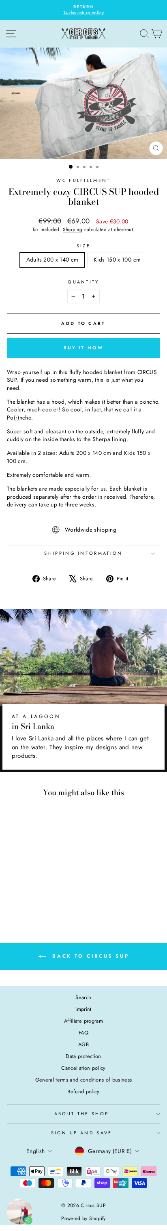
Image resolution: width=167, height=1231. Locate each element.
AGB (83, 1044)
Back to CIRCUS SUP (89, 956)
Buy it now (83, 347)
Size (83, 246)
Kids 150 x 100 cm (117, 259)
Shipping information (83, 553)
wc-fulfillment (83, 180)
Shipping (72, 229)
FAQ (83, 1032)
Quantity (83, 282)
